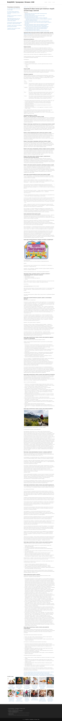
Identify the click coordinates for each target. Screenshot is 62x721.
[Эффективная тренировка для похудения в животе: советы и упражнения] (42, 696)
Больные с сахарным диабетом (41, 675)
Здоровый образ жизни (27, 33)
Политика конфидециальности (13, 711)
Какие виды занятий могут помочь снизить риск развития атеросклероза (37, 30)
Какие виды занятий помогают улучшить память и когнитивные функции (37, 21)
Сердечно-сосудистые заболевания (30, 675)
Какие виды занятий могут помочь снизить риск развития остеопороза (36, 24)
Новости (49, 2)
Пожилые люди (38, 673)
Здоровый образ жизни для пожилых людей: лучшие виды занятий (36, 13)
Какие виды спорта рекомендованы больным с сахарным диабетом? (37, 26)
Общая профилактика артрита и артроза (32, 29)
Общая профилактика (50, 675)
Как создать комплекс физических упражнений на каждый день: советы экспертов (13, 12)
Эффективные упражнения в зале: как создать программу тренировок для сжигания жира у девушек (13, 19)
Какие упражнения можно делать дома (31, 16)
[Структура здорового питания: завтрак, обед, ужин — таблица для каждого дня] (19, 696)
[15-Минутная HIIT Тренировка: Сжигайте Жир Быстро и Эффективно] (27, 696)
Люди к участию (33, 673)
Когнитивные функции (48, 674)
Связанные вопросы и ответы (30, 14)
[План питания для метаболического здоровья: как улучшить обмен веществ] (11, 696)
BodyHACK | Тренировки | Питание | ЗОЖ (20, 2)
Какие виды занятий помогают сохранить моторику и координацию (36, 17)
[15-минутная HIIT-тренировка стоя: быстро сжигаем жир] (34, 696)
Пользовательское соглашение (17, 710)
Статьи (53, 2)
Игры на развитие (42, 674)
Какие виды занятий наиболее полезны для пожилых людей (35, 15)
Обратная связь (11, 713)
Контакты (10, 710)
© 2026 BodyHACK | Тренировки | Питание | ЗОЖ (16, 708)
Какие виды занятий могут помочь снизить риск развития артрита (36, 28)
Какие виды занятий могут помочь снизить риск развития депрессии (36, 27)
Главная (45, 2)
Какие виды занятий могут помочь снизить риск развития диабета (36, 25)
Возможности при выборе (34, 674)
